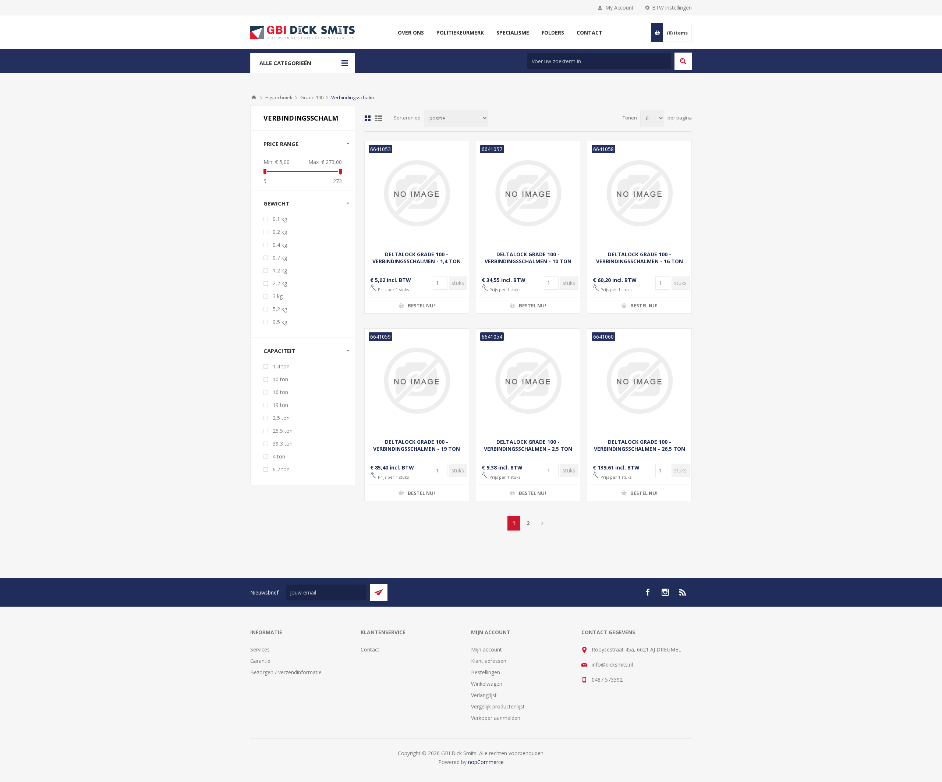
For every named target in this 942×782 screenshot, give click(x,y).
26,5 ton (283, 430)
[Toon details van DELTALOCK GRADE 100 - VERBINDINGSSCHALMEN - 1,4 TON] (417, 193)
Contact (370, 649)
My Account (619, 7)
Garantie (260, 660)
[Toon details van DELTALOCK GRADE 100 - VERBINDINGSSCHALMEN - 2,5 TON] (528, 381)
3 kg (278, 296)
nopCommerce (486, 761)
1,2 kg (280, 270)
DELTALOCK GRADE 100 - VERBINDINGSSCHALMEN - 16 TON (639, 258)
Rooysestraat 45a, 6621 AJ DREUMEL (636, 649)
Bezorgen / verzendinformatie (286, 672)
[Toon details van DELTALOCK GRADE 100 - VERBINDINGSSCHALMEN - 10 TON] (528, 193)
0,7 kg (280, 257)
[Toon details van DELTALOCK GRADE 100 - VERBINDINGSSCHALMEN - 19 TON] (417, 381)
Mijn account (486, 649)
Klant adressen (488, 660)
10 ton (280, 379)
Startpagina (254, 97)
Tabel (367, 118)
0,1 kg (280, 218)
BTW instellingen (672, 7)
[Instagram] (665, 592)
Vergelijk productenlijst (498, 706)
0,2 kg (280, 231)
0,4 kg (280, 244)
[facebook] (648, 592)
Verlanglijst (484, 695)
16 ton (280, 392)
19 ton (280, 404)
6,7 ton (281, 469)
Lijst (378, 118)
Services (260, 649)
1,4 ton (281, 366)
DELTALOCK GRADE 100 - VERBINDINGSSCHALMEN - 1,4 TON (416, 258)
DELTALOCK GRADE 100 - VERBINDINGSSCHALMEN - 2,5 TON (528, 445)
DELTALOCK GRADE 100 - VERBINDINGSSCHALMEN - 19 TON (416, 445)
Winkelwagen (486, 683)
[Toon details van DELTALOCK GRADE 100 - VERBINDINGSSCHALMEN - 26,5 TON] (639, 381)
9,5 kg (280, 321)
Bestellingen (485, 672)
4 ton (279, 456)
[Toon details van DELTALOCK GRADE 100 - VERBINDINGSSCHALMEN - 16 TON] (639, 193)
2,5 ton (281, 417)
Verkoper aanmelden (495, 717)
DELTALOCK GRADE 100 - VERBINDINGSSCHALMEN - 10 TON (528, 258)
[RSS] (683, 592)
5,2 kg (280, 309)
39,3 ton (283, 443)
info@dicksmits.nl (612, 664)
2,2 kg (280, 283)
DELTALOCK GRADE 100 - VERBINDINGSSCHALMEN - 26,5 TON (639, 445)
